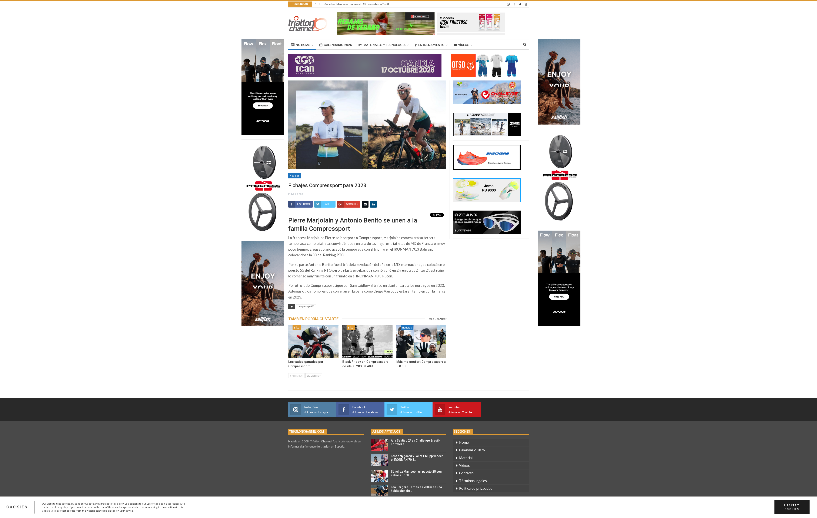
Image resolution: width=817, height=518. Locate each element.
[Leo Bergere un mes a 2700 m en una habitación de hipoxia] (379, 491)
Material (466, 457)
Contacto (466, 473)
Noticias (303, 45)
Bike (296, 327)
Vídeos (463, 45)
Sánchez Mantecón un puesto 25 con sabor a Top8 (356, 4)
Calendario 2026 (338, 45)
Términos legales (473, 480)
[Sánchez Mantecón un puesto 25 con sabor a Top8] (379, 476)
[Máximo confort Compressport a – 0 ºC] (421, 341)
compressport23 (306, 306)
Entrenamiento (431, 45)
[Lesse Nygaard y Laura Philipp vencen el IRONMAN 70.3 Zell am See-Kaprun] (379, 460)
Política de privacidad (475, 488)
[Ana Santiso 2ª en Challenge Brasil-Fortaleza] (379, 445)
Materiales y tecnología (384, 45)
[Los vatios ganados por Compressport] (313, 341)
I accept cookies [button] (792, 507)
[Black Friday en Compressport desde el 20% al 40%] (367, 341)
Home (464, 442)
